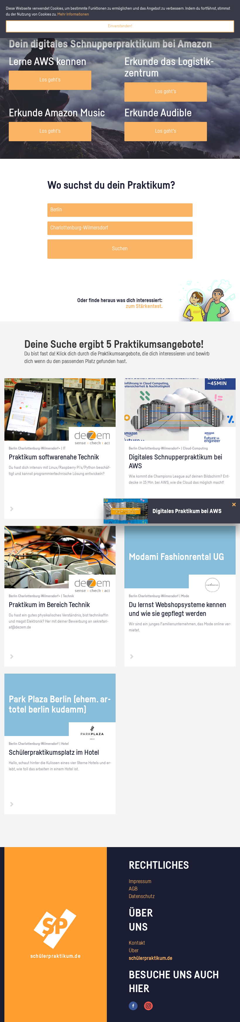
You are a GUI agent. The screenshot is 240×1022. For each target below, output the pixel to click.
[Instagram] (148, 1006)
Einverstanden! (120, 26)
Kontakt (137, 943)
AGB (133, 889)
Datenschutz (142, 896)
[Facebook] (133, 1006)
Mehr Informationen (73, 14)
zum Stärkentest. (144, 306)
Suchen (120, 248)
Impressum (140, 881)
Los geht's (50, 80)
